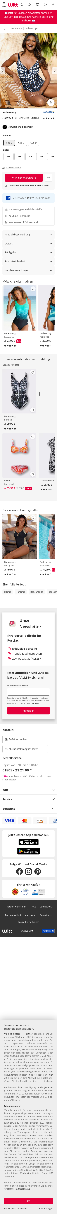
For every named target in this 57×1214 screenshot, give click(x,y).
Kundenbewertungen (17, 270)
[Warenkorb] (53, 5)
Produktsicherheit (15, 261)
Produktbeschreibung (17, 234)
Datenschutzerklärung (18, 1188)
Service (7, 799)
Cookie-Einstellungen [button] (28, 922)
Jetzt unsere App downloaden (28, 835)
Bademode (16, 28)
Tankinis (20, 591)
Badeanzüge (31, 28)
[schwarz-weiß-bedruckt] (4, 127)
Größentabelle (13, 167)
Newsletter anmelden (40, 13)
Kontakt (8, 730)
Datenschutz (46, 906)
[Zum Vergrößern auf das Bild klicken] (51, 102)
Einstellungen (46, 1208)
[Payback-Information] (48, 931)
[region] (28, 1117)
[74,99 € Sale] (19, 308)
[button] (4, 5)
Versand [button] (35, 117)
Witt (5, 790)
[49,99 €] (19, 536)
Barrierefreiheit (13, 915)
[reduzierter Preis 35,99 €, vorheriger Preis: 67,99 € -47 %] (19, 455)
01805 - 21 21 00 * (17, 770)
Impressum (30, 915)
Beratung (8, 808)
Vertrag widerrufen (16, 906)
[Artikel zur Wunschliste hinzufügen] (48, 177)
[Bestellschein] (37, 5)
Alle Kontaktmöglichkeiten (23, 749)
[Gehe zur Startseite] (13, 5)
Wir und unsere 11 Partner (18, 1033)
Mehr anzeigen (33, 703)
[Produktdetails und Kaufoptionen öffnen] (32, 409)
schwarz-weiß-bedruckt (21, 127)
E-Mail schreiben (16, 740)
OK (28, 1200)
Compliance (46, 915)
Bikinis (7, 591)
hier (51, 1074)
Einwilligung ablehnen (15, 1208)
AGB (34, 906)
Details (9, 243)
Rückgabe (10, 252)
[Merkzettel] (45, 5)
